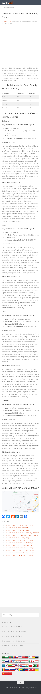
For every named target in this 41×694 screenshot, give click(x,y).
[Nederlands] (23, 666)
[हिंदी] (16, 662)
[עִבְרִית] (13, 662)
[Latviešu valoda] (13, 666)
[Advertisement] (20, 46)
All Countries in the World (12, 687)
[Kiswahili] (23, 671)
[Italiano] (30, 662)
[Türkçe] (33, 671)
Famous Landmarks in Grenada (13, 646)
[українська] (37, 671)
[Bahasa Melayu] (16, 666)
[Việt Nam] (3, 675)
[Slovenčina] (10, 671)
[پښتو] (33, 666)
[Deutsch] (26, 658)
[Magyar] (23, 662)
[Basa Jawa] (37, 662)
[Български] (6, 658)
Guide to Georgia (8, 8)
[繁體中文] (10, 675)
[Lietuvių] (10, 666)
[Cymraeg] (20, 658)
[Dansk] (23, 658)
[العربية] (3, 658)
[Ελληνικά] (30, 658)
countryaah (7, 21)
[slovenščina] (13, 671)
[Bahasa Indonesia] (26, 662)
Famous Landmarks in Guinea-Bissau (15, 631)
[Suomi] (6, 662)
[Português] (37, 666)
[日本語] (33, 662)
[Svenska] (20, 671)
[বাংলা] (10, 658)
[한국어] (6, 666)
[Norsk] (20, 666)
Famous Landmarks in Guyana (13, 627)
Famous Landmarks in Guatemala (14, 641)
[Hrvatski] (20, 662)
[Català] (13, 658)
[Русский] (6, 671)
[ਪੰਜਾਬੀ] (26, 666)
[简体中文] (6, 675)
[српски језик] (16, 671)
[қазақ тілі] (3, 666)
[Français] (10, 662)
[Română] (3, 671)
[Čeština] (16, 658)
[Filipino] (30, 671)
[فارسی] (3, 662)
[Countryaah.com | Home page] (10, 2)
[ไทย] (26, 671)
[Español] (33, 658)
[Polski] (30, 666)
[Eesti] (37, 658)
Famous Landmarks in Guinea (12, 636)
